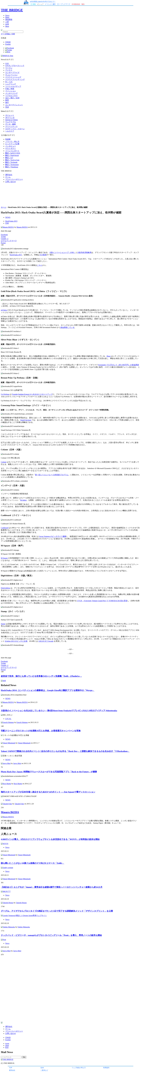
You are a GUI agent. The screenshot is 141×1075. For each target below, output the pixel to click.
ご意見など (44, 1070)
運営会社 (12, 1070)
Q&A (42, 1068)
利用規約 (106, 1068)
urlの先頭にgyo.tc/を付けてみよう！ (43, 1)
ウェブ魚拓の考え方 (79, 1068)
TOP (10, 1068)
